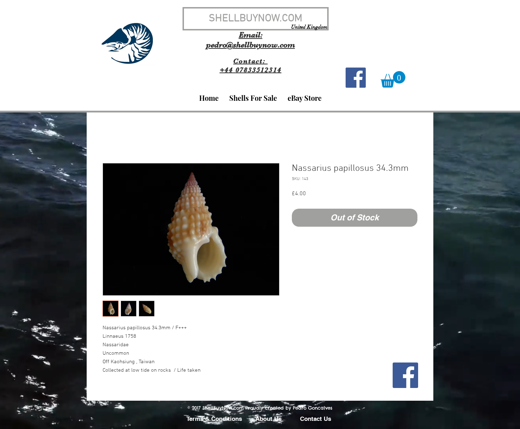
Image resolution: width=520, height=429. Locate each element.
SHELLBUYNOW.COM (255, 18)
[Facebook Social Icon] (356, 78)
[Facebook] (405, 375)
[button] (393, 79)
